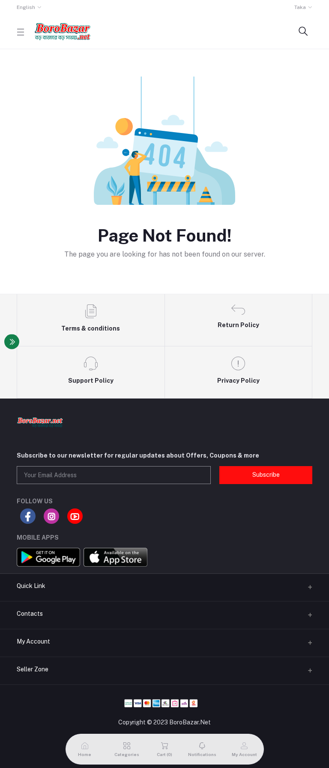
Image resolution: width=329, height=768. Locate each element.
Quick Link (31, 585)
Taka (300, 7)
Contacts (30, 613)
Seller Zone (32, 669)
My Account (33, 641)
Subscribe (266, 474)
